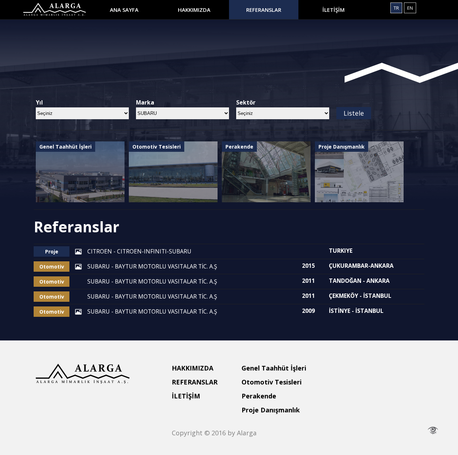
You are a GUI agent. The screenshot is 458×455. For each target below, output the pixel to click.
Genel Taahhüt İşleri (274, 368)
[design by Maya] (433, 430)
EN (410, 8)
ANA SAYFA (124, 9)
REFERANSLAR (263, 9)
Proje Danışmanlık (271, 410)
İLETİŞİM (333, 9)
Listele (354, 113)
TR (396, 8)
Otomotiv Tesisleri (272, 382)
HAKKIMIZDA (194, 9)
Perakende (259, 396)
